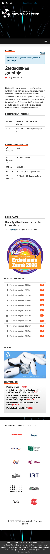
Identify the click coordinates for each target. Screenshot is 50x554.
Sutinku (33, 550)
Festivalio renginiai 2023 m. (20, 295)
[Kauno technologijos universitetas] (16, 475)
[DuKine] (34, 502)
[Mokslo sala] (16, 489)
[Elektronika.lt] (34, 489)
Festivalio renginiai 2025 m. (20, 285)
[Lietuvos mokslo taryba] (34, 449)
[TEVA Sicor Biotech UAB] (34, 435)
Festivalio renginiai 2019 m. (20, 316)
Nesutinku (41, 550)
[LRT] (34, 475)
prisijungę (12, 229)
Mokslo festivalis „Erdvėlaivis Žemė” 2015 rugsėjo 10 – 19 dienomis (23, 391)
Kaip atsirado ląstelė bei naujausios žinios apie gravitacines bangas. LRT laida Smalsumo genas (23, 397)
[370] (16, 502)
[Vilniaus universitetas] (34, 462)
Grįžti (42, 53)
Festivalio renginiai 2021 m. (20, 305)
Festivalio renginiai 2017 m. (20, 326)
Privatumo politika (25, 552)
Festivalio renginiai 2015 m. (20, 336)
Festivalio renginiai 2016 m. (20, 331)
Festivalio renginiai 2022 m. (20, 300)
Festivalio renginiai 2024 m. (20, 290)
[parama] (25, 365)
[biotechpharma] (16, 449)
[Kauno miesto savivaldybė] (16, 462)
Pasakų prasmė (17, 387)
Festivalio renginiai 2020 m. (20, 311)
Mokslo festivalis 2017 (20, 408)
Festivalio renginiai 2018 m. (20, 321)
